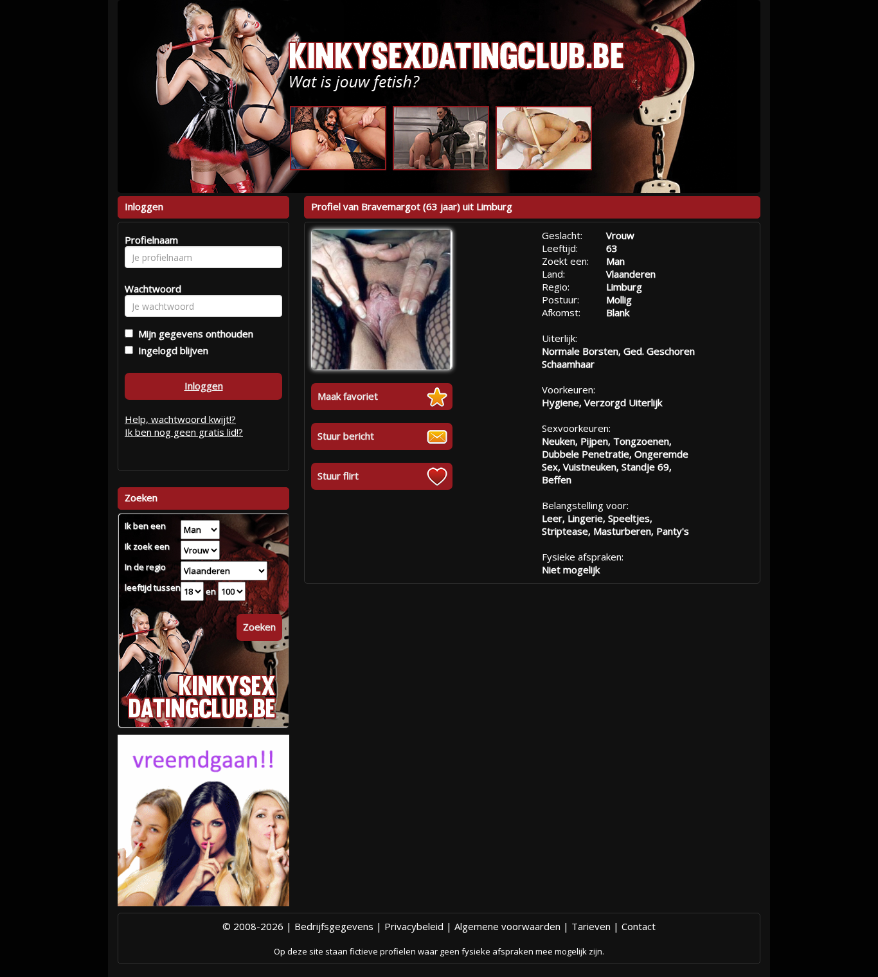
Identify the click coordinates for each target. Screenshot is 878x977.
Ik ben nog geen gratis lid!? (184, 432)
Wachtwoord (149, 288)
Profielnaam (149, 239)
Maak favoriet (348, 396)
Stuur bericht (346, 435)
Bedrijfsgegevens (333, 926)
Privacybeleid (413, 926)
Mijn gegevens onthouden (193, 333)
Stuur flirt (338, 475)
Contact (639, 926)
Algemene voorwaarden (507, 926)
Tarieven (591, 926)
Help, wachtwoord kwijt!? (180, 419)
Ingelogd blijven (170, 350)
